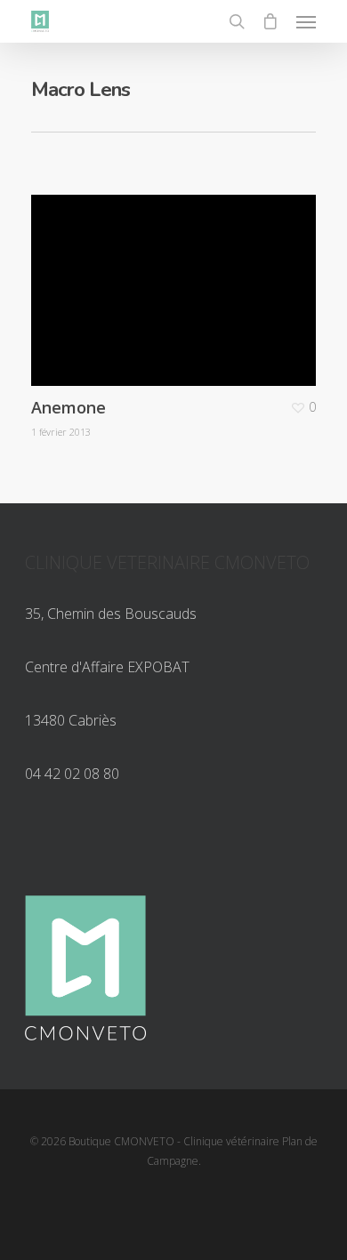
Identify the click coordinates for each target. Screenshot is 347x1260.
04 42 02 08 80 (72, 773)
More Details (178, 277)
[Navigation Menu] (306, 21)
